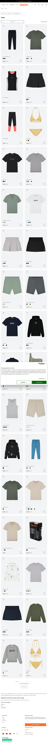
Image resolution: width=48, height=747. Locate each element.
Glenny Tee (5, 507)
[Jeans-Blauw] (27, 468)
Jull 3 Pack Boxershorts (31, 548)
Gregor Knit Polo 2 (6, 220)
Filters (13, 21)
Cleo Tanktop (5, 97)
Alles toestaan (39, 382)
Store (3, 717)
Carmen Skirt (29, 261)
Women (3, 4)
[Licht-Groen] (3, 222)
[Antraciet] (27, 304)
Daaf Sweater (29, 630)
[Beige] (27, 427)
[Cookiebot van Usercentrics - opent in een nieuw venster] (39, 364)
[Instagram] (4, 730)
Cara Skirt (28, 97)
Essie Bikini (28, 138)
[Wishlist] (35, 4)
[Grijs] (27, 181)
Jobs (3, 722)
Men (7, 4)
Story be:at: (4, 720)
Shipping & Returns (29, 732)
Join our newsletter (35, 724)
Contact (26, 729)
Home (2, 8)
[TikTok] (7, 730)
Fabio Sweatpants (30, 466)
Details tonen (41, 378)
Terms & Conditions (29, 734)
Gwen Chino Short (6, 302)
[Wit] (27, 222)
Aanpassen (23, 382)
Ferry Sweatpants (6, 56)
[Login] (42, 4)
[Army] (27, 58)
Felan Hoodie (5, 466)
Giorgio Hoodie (29, 343)
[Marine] (3, 58)
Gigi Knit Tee (28, 56)
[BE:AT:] (24, 5)
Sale (17, 4)
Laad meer (24, 686)
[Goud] (27, 140)
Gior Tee (4, 179)
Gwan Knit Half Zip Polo (7, 548)
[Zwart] (27, 99)
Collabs (3, 719)
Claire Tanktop (6, 425)
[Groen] (27, 386)
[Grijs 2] (3, 672)
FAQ (26, 731)
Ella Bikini (28, 671)
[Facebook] (2, 730)
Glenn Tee (28, 507)
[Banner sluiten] (46, 363)
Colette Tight (5, 138)
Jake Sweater (5, 671)
